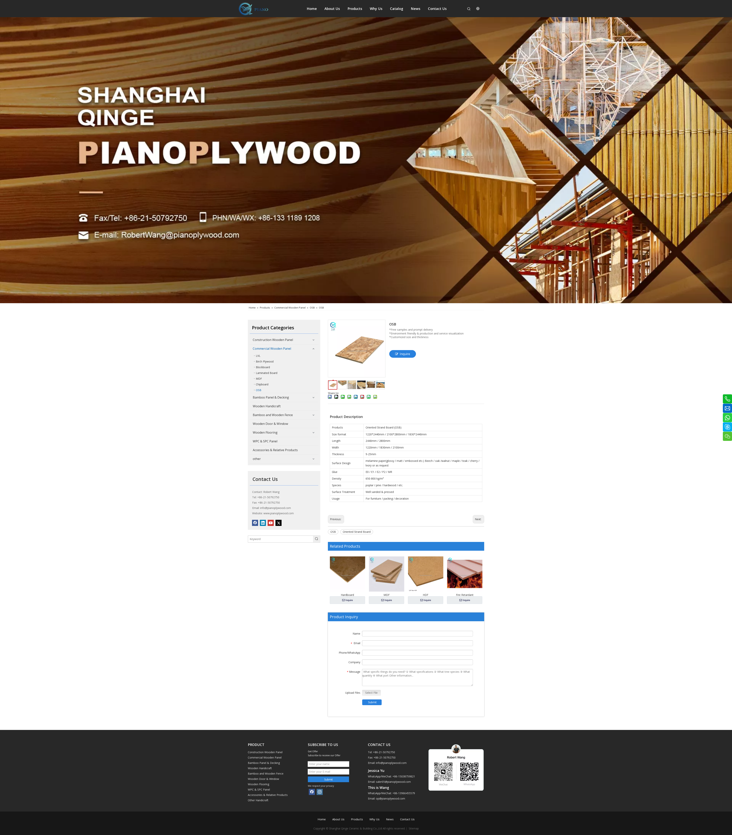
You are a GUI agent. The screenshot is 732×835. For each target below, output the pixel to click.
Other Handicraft (258, 800)
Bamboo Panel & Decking (271, 397)
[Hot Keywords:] (469, 9)
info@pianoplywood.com (275, 508)
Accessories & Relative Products (275, 450)
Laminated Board (266, 373)
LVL (258, 356)
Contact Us (407, 819)
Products (357, 819)
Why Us (374, 819)
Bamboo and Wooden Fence (273, 415)
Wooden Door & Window (270, 424)
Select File (371, 692)
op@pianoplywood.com (390, 798)
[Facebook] (255, 523)
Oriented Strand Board (357, 532)
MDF (259, 378)
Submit (372, 702)
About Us (338, 819)
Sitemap (414, 828)
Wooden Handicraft (267, 406)
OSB (258, 390)
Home (322, 819)
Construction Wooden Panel (273, 340)
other (257, 459)
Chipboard (262, 384)
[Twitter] (278, 523)
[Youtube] (271, 523)
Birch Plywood (265, 361)
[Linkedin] (263, 523)
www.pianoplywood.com (278, 513)
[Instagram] (320, 792)
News (390, 819)
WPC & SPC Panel (265, 441)
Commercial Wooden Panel (272, 348)
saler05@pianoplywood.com (393, 782)
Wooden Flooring (265, 432)
